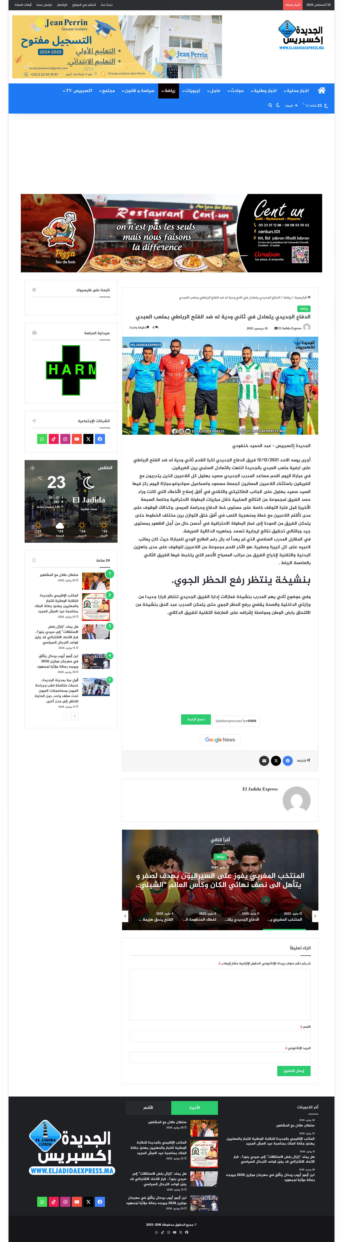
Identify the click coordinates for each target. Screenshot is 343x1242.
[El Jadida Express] (302, 35)
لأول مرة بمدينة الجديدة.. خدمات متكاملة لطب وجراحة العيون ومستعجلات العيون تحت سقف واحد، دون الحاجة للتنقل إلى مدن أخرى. (188, 5)
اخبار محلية (298, 91)
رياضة (169, 91)
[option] (220, 880)
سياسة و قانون (139, 91)
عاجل (215, 91)
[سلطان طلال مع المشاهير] (96, 581)
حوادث (237, 91)
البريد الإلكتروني (298, 1048)
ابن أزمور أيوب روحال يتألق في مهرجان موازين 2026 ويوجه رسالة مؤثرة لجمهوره (57, 661)
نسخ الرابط (196, 719)
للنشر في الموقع (84, 5)
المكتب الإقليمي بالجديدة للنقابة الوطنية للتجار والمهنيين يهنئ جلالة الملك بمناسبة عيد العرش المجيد (56, 603)
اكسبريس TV (79, 91)
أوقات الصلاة (23, 5)
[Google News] (220, 740)
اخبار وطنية (265, 91)
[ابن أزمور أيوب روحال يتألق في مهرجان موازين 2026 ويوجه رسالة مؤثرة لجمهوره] (96, 661)
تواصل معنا (44, 5)
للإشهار (62, 5)
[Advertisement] (171, 154)
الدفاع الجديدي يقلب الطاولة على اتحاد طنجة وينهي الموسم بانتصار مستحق (220, 880)
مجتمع (108, 91)
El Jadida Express (290, 328)
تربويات (192, 91)
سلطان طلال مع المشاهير (59, 575)
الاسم (305, 1027)
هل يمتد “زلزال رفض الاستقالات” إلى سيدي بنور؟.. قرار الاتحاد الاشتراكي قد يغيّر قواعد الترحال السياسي (56, 634)
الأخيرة (195, 1108)
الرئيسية (301, 298)
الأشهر (148, 1108)
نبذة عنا (106, 5)
